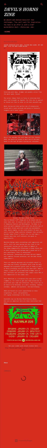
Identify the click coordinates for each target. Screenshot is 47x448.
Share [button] (6, 363)
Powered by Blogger (25, 440)
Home (7, 32)
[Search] (41, 3)
